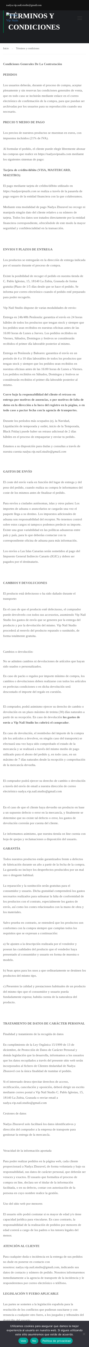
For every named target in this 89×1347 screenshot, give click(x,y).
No (34, 1340)
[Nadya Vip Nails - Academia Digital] (14, 18)
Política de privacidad (56, 1340)
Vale (23, 1340)
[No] (84, 1334)
